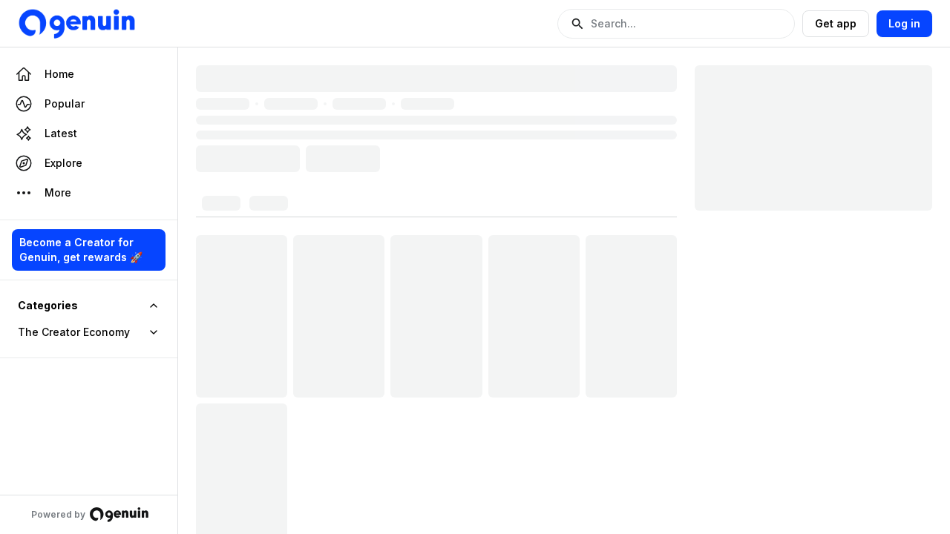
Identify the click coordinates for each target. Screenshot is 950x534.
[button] (676, 24)
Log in (904, 23)
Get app (835, 23)
